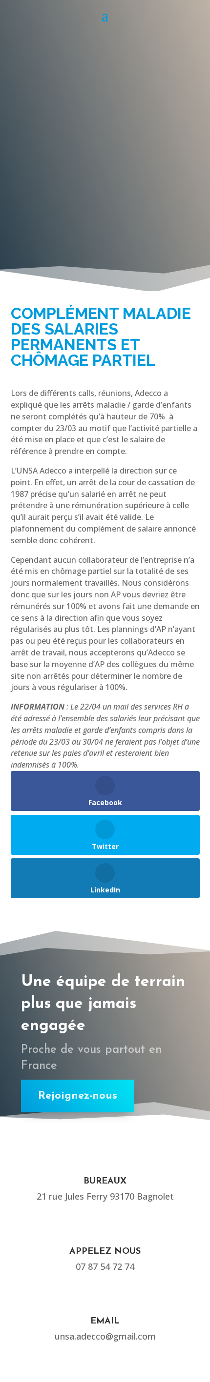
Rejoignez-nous (77, 1096)
